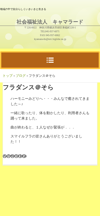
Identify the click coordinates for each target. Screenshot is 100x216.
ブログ (21, 76)
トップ (8, 76)
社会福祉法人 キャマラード (50, 22)
